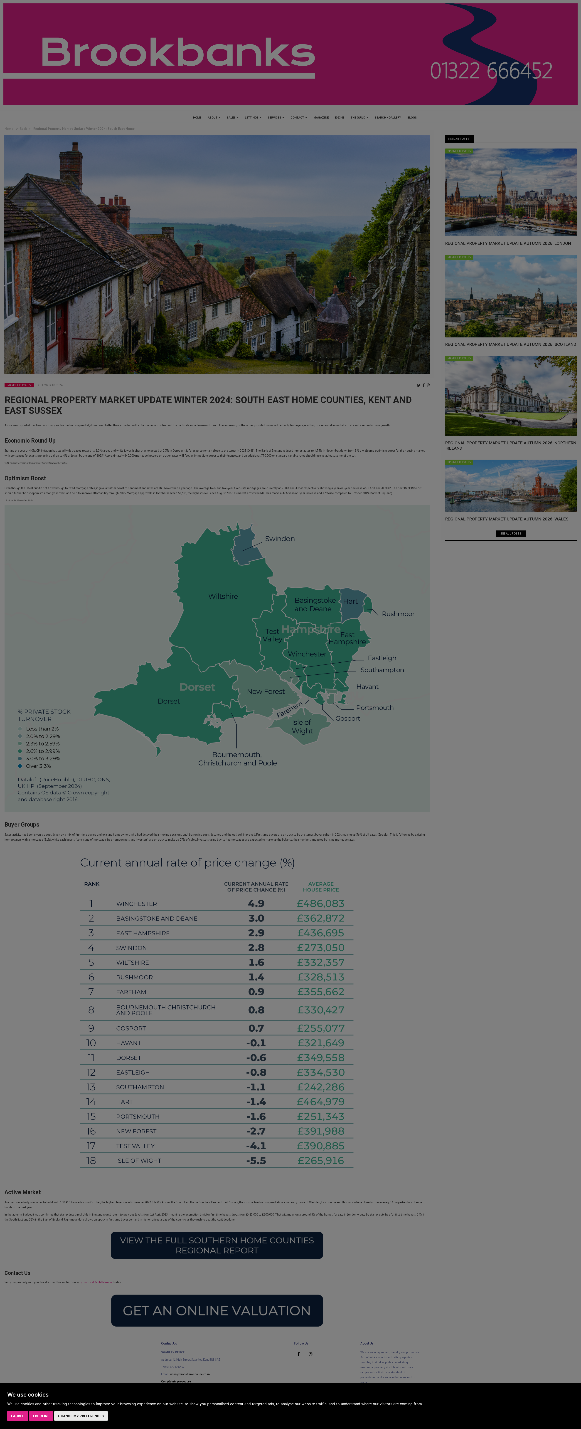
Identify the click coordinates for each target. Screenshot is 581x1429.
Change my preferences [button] (81, 1416)
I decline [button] (41, 1416)
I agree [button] (18, 1416)
